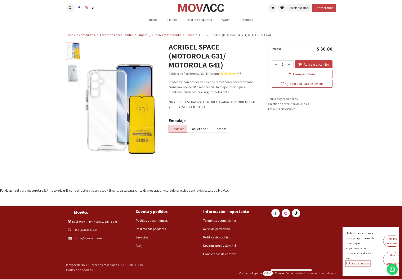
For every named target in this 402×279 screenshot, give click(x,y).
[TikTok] (93, 7)
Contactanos (325, 7)
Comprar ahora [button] (303, 74)
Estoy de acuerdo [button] (391, 259)
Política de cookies (79, 270)
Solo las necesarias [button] (392, 241)
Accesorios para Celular (116, 35)
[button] (70, 7)
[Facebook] (79, 7)
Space (190, 35)
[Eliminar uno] (276, 64)
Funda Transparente (166, 35)
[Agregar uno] (289, 64)
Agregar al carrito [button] (316, 64)
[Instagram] (86, 7)
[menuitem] (153, 19)
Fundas (143, 35)
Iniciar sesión (300, 7)
